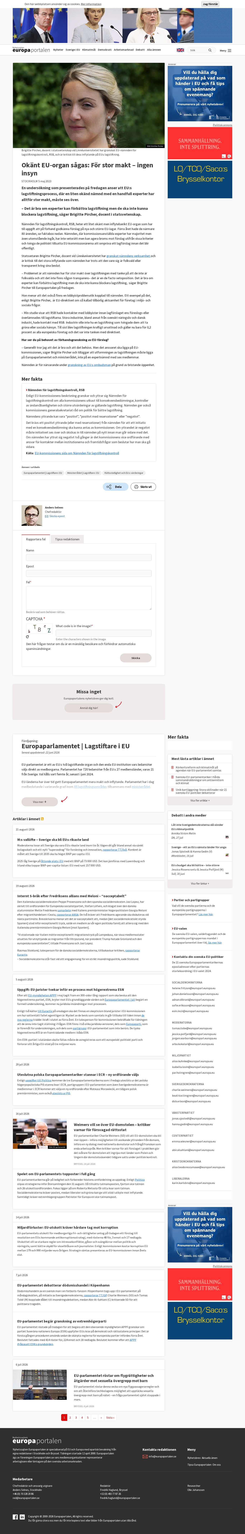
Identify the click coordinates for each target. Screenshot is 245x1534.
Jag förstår (210, 4)
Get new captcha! (27, 636)
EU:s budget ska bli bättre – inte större (195, 865)
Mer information (91, 4)
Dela (118, 487)
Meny (223, 50)
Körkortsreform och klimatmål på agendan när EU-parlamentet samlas (198, 769)
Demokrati (105, 49)
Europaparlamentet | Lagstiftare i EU (43, 472)
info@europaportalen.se (162, 1456)
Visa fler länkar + (200, 883)
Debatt (140, 49)
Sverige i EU (73, 49)
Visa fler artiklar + (200, 800)
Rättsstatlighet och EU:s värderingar (124, 472)
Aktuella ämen (209, 1458)
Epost (30, 566)
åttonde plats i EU (52, 861)
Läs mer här (206, 914)
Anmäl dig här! (89, 708)
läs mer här (215, 942)
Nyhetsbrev (194, 1458)
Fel (28, 582)
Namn (30, 550)
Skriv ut (146, 487)
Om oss (217, 1464)
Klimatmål (89, 49)
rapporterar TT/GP (95, 1295)
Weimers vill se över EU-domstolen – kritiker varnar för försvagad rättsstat (112, 1127)
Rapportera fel (36, 539)
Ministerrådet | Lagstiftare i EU (83, 472)
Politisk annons (222, 125)
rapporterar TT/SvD (115, 849)
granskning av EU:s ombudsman (89, 365)
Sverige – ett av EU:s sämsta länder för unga (198, 847)
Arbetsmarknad (124, 49)
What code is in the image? (74, 626)
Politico (140, 1179)
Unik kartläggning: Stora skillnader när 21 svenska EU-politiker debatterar (201, 791)
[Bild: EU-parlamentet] (40, 1133)
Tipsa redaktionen (67, 539)
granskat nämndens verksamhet (129, 256)
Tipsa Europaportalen (199, 1464)
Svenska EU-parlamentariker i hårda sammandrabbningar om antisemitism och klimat (200, 780)
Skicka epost (57, 516)
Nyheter (58, 49)
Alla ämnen (154, 49)
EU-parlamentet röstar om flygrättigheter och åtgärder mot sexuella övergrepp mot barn (114, 1378)
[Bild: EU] (40, 1384)
